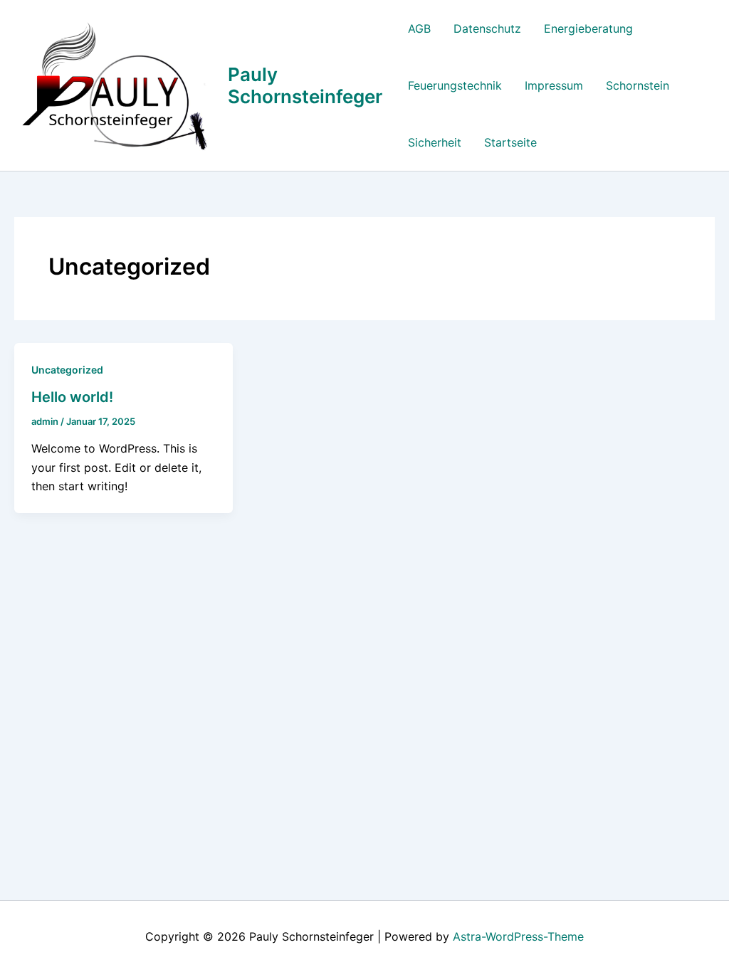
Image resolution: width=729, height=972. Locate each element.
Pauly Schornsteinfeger (305, 85)
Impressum (554, 85)
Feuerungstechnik (455, 85)
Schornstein (637, 85)
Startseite (510, 142)
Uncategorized (67, 370)
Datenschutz (487, 28)
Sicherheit (434, 142)
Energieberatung (588, 28)
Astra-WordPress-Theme (518, 936)
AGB (419, 28)
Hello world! (72, 397)
